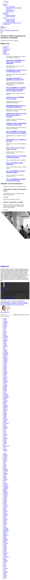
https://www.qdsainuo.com (9, 297)
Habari (4, 17)
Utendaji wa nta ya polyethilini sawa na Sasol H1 (15, 98)
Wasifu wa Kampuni (10, 15)
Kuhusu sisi (6, 14)
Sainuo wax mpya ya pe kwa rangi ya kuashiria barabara (16, 156)
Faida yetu (5, 12)
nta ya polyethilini (7, 304)
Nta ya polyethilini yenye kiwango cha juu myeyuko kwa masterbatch (16, 132)
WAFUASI (3, 288)
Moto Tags (14, 302)
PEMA (4, 51)
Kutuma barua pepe (5, 312)
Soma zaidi (5, 197)
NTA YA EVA (6, 54)
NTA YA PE (6, 46)
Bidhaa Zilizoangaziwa (6, 302)
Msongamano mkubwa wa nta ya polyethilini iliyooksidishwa (15, 106)
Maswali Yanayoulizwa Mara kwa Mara (12, 22)
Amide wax (8, 9)
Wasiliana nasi (6, 24)
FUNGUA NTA (7, 49)
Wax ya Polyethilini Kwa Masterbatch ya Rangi (11, 303)
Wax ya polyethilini (10, 6)
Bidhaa (4, 5)
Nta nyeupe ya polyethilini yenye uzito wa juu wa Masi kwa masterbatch (15, 62)
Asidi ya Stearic (9, 11)
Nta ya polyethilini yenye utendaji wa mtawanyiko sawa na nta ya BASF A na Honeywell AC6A (15, 89)
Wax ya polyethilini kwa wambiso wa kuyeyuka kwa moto (16, 179)
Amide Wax (6, 50)
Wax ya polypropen (10, 10)
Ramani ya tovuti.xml (22, 302)
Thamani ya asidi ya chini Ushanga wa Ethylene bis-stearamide (16, 123)
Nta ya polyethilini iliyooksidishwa (13, 7)
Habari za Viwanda (10, 20)
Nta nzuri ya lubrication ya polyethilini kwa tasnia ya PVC (15, 78)
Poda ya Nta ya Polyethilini (18, 304)
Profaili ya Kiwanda (10, 16)
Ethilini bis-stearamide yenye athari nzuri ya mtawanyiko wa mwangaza (16, 115)
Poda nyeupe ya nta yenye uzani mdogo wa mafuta (15, 148)
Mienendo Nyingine (10, 21)
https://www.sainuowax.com (9, 298)
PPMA (4, 52)
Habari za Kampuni (10, 19)
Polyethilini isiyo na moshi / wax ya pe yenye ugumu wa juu (16, 70)
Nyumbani (5, 4)
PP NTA (5, 47)
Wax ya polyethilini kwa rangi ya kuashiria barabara (15, 171)
